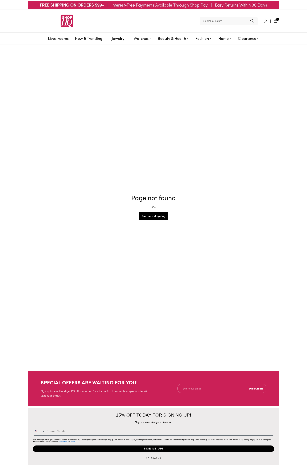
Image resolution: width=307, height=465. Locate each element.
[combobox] (229, 21)
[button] (88, 38)
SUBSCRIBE (256, 388)
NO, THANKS (153, 458)
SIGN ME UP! (153, 448)
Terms (73, 441)
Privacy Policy (64, 441)
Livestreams (58, 38)
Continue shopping (153, 216)
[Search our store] (252, 21)
